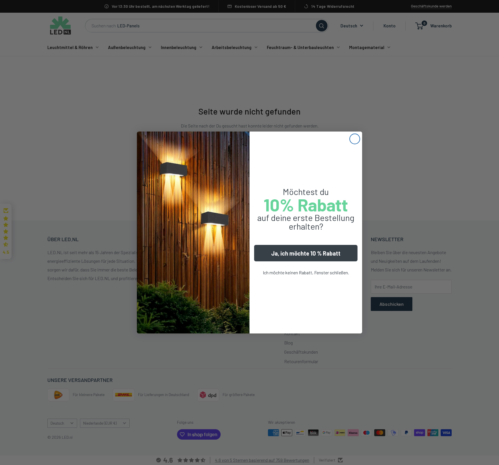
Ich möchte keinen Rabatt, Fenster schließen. (306, 272)
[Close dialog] (355, 139)
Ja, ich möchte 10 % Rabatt (305, 253)
